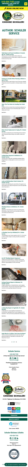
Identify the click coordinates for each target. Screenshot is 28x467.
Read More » (4, 61)
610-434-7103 (8, 1)
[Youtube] (15, 358)
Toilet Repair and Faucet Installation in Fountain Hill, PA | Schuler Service (13, 53)
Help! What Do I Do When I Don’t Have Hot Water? (14, 333)
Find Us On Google (14, 360)
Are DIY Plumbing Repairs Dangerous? (11, 258)
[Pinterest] (15, 438)
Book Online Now (15, 8)
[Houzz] (17, 438)
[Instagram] (17, 358)
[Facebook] (10, 358)
